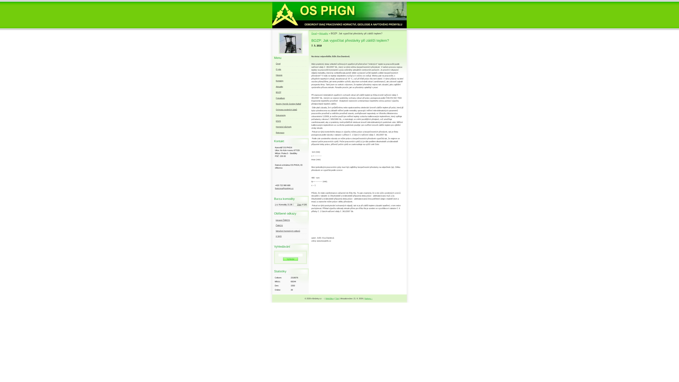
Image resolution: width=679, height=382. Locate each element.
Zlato (295, 205)
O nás (278, 69)
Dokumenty (281, 115)
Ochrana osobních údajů (286, 110)
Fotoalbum (280, 98)
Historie (279, 75)
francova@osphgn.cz (284, 188)
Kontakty (279, 81)
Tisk (337, 298)
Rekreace (280, 133)
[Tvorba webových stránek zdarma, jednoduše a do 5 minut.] (323, 299)
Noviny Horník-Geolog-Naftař (288, 104)
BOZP (278, 92)
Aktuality (323, 33)
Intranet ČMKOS (283, 220)
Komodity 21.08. (282, 205)
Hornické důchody (284, 127)
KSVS (278, 121)
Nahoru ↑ (369, 298)
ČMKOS (279, 225)
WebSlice (330, 298)
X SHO (279, 236)
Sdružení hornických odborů (288, 231)
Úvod (314, 33)
